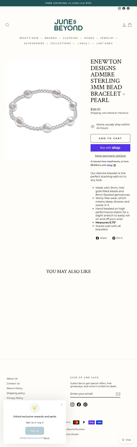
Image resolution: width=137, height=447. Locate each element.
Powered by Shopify (68, 434)
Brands (51, 38)
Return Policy (15, 388)
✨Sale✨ (84, 43)
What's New (30, 38)
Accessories (34, 43)
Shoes (89, 38)
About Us (12, 378)
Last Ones (105, 43)
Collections (61, 43)
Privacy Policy (15, 398)
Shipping (96, 113)
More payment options (110, 155)
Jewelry (107, 38)
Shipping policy (16, 393)
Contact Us (13, 383)
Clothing (71, 38)
